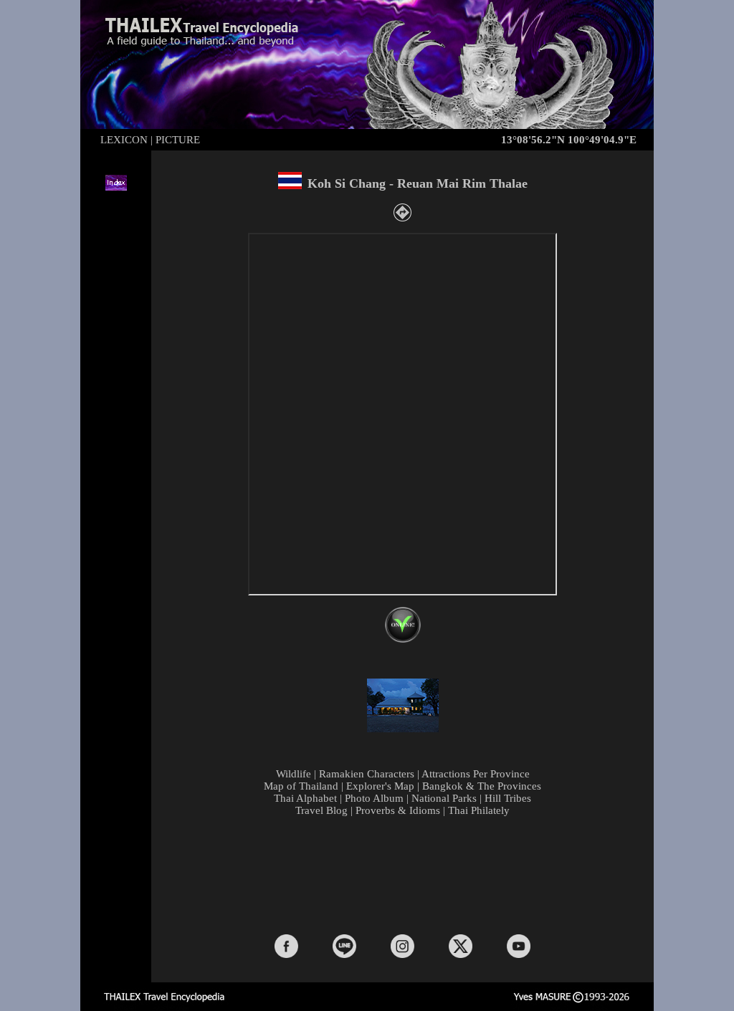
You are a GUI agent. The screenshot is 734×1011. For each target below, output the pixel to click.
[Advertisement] (405, 874)
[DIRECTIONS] (402, 217)
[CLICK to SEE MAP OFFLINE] (403, 639)
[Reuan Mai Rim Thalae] (403, 729)
